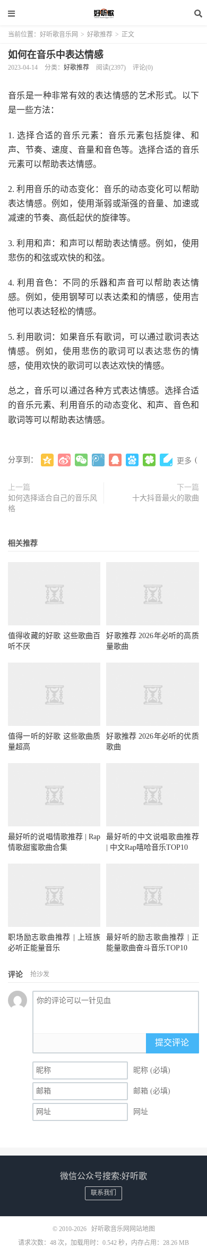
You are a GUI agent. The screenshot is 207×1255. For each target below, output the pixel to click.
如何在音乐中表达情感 (56, 54)
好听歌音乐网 (103, 13)
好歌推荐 (100, 34)
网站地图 (142, 1229)
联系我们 (103, 1193)
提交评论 (172, 1042)
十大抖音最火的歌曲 (165, 498)
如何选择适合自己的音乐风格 (52, 503)
